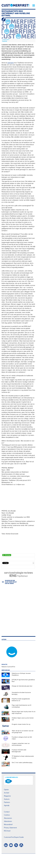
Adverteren (8, 821)
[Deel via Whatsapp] (18, 555)
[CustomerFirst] (15, 5)
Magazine (7, 796)
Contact (7, 812)
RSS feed (7, 831)
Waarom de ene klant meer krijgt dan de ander (11, 582)
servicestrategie (13, 572)
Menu (32, 5)
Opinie (6, 790)
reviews (28, 572)
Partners (7, 802)
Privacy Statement (10, 828)
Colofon (7, 815)
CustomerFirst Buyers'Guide (14, 837)
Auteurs (6, 799)
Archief (6, 793)
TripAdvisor (22, 575)
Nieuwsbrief (8, 824)
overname (10, 63)
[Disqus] (18, 611)
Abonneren (8, 818)
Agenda (6, 805)
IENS (13, 575)
